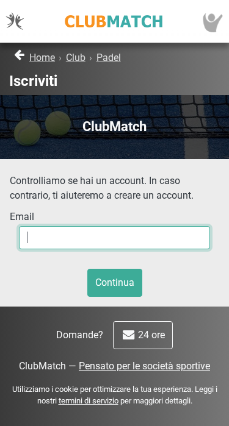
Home (42, 57)
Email (22, 216)
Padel (108, 57)
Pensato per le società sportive (144, 366)
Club (75, 57)
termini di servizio (88, 400)
